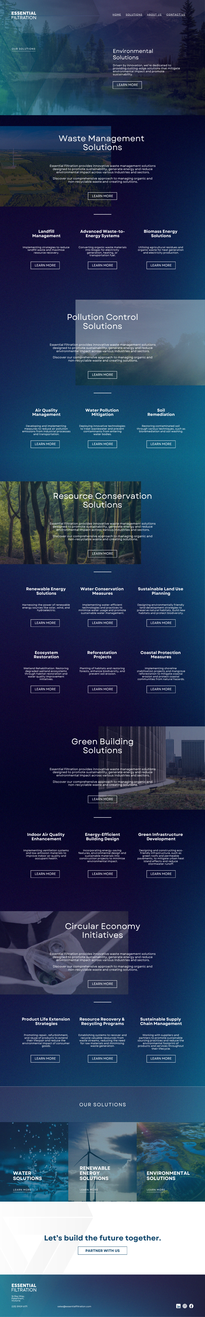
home (117, 14)
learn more (127, 85)
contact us (175, 14)
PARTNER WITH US (102, 1250)
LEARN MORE (22, 1190)
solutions (134, 14)
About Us (154, 14)
